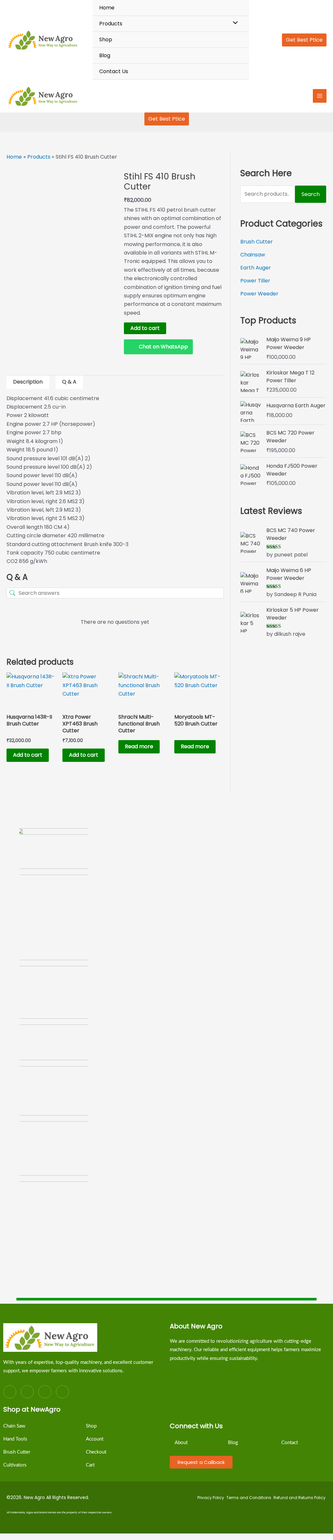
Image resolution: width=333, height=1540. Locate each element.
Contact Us (113, 71)
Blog (104, 55)
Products (110, 23)
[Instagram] (44, 1391)
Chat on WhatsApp (163, 346)
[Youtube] (62, 1391)
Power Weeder (259, 293)
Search (310, 194)
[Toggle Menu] (234, 23)
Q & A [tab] (69, 381)
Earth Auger (255, 267)
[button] (304, 39)
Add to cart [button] (27, 755)
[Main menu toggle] (319, 96)
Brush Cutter (256, 241)
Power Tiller (255, 280)
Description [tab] (28, 381)
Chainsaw (252, 254)
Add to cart (145, 328)
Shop (105, 39)
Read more (139, 746)
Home (106, 7)
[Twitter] (27, 1391)
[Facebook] (9, 1391)
